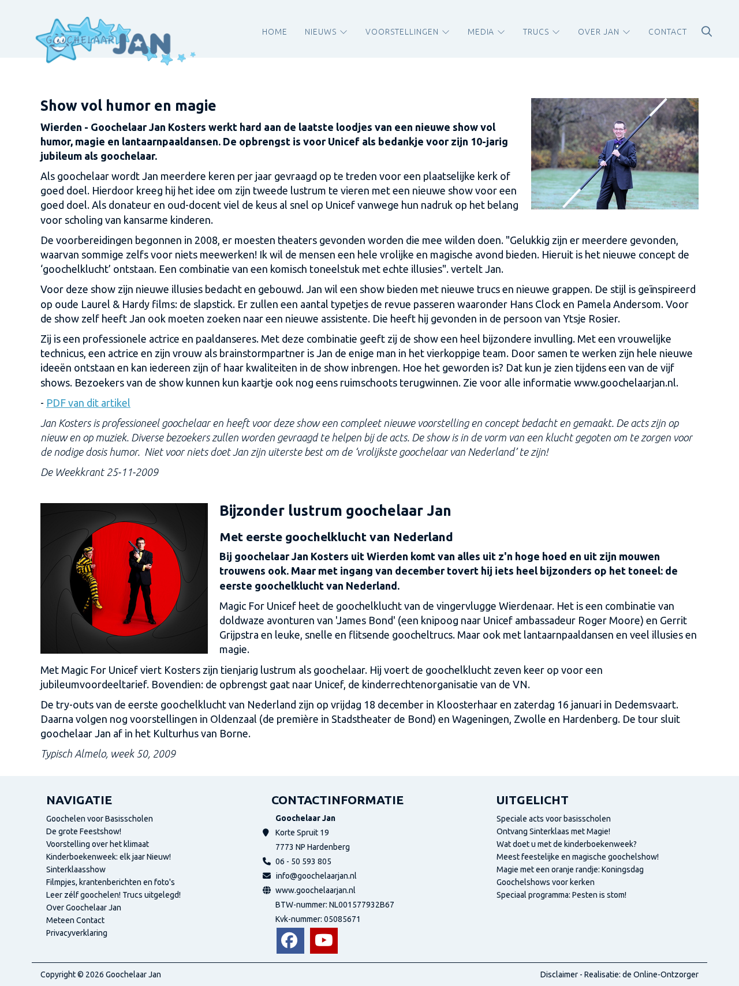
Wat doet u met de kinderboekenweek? (567, 844)
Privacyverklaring (76, 933)
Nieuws (321, 31)
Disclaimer (559, 974)
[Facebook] (290, 941)
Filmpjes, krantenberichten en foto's (110, 882)
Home (275, 31)
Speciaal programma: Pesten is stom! (561, 894)
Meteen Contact (75, 920)
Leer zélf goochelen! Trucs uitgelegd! (113, 894)
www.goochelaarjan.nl (315, 890)
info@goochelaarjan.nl (316, 875)
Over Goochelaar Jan (83, 907)
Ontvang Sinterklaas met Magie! (553, 831)
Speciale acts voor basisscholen (554, 818)
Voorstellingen (402, 31)
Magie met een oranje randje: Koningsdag (570, 869)
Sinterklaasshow (76, 869)
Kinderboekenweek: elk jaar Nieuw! (108, 856)
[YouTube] (324, 941)
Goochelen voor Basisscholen (99, 818)
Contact (667, 31)
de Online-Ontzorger (660, 974)
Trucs (536, 31)
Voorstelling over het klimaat (97, 844)
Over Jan (598, 31)
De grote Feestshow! (83, 831)
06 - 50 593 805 (303, 861)
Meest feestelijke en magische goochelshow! (578, 856)
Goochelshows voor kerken (546, 882)
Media (481, 31)
